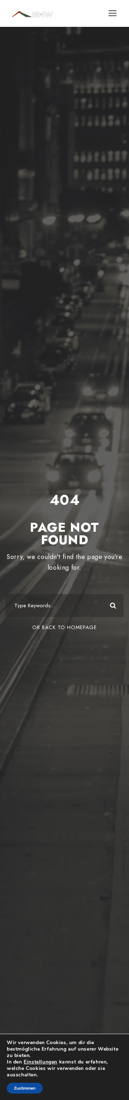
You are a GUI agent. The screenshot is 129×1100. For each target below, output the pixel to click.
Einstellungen (40, 1062)
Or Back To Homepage (64, 627)
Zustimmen (24, 1088)
